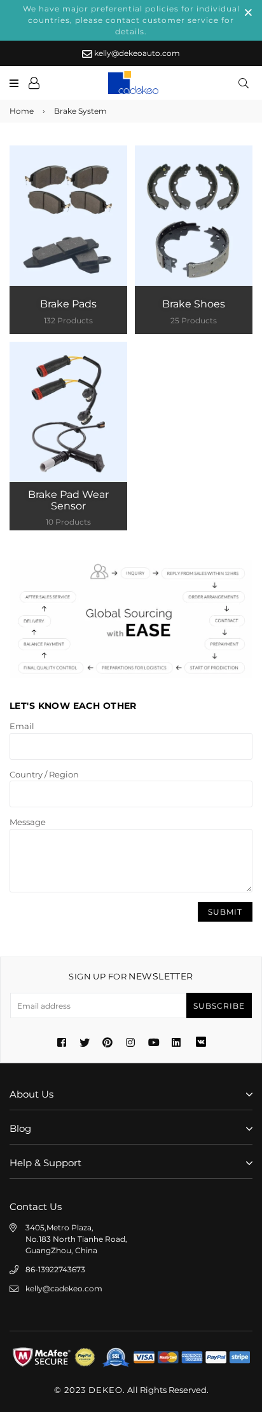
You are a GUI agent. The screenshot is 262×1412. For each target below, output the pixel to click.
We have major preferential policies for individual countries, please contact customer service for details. (131, 20)
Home (22, 111)
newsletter (131, 976)
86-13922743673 (55, 1269)
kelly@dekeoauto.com (136, 53)
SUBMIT (225, 912)
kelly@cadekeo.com (63, 1288)
